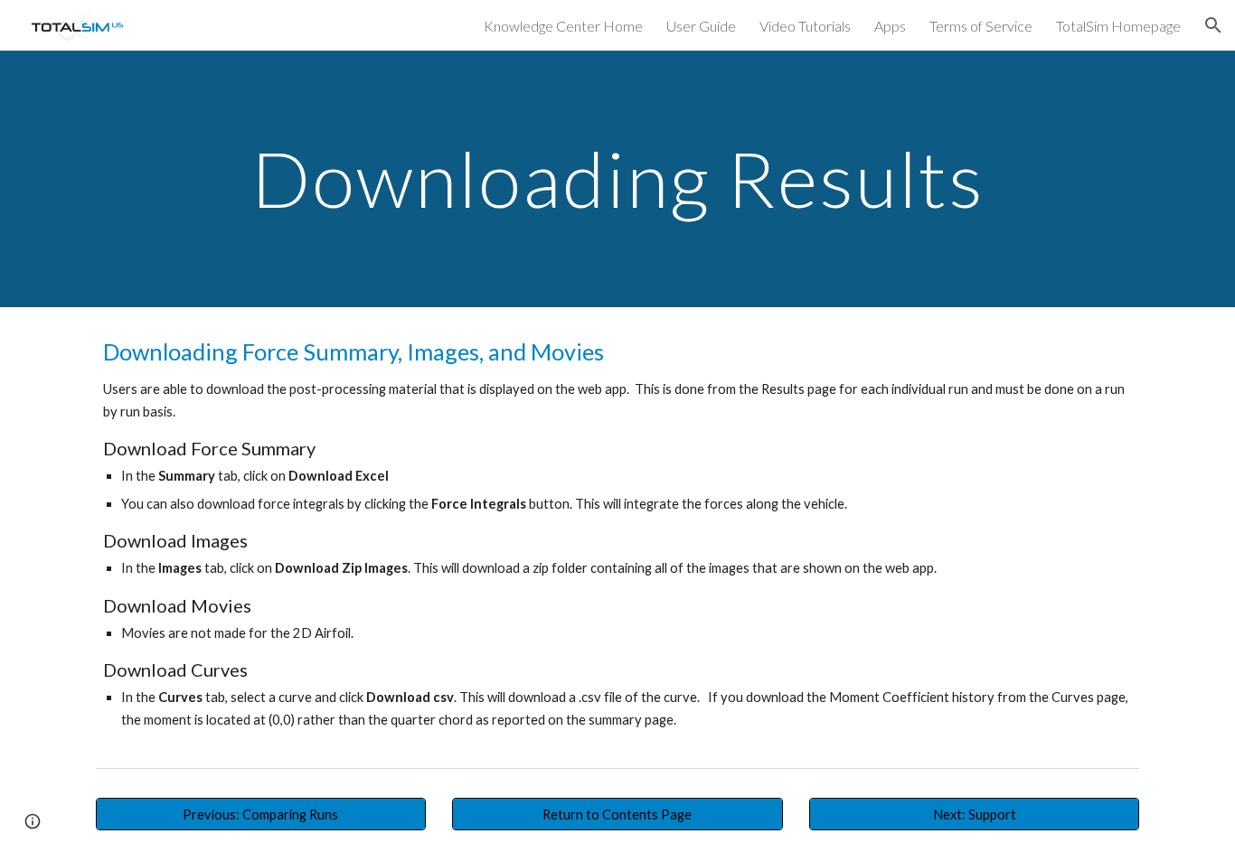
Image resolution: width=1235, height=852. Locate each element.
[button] (1213, 25)
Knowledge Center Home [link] (563, 25)
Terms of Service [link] (980, 25)
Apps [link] (890, 25)
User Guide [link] (701, 25)
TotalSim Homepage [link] (1118, 25)
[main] (617, 178)
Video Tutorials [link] (805, 25)
